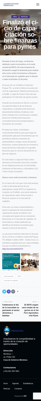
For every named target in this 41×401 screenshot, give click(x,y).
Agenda (15, 383)
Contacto (18, 389)
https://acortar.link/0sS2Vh (12, 249)
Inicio (5, 383)
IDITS (15, 16)
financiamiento (9, 276)
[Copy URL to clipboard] (18, 292)
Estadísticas (28, 383)
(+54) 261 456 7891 (11, 371)
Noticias (24, 16)
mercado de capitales (11, 280)
